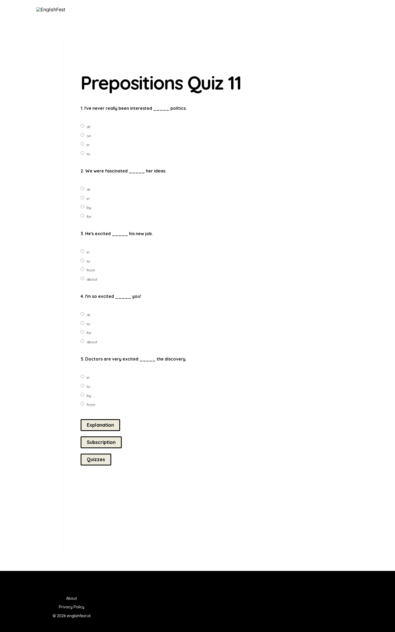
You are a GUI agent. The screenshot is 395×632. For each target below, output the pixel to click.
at (88, 126)
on (89, 135)
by (89, 207)
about (92, 279)
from (91, 270)
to (88, 153)
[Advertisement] (234, 52)
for (89, 216)
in (88, 144)
